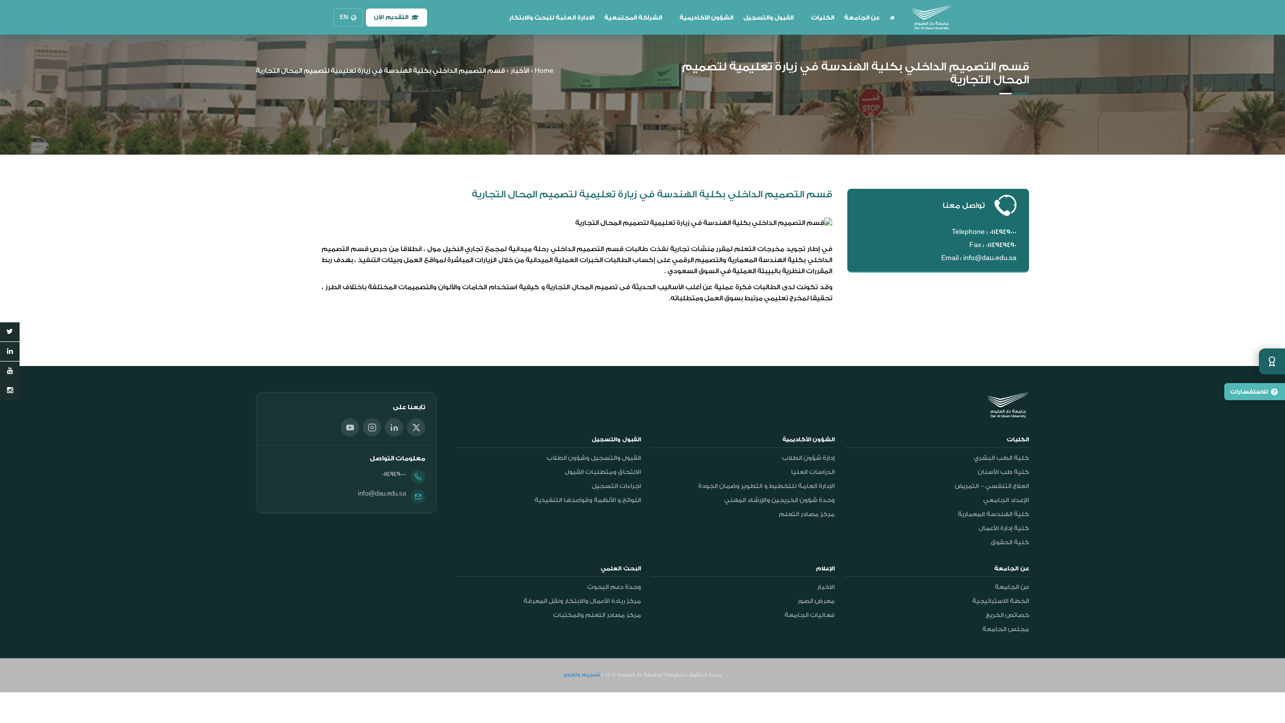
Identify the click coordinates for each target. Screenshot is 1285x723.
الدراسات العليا (813, 471)
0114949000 (394, 473)
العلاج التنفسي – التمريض (992, 486)
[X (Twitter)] (416, 427)
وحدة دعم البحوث (614, 586)
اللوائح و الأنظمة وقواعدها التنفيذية (588, 500)
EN (344, 17)
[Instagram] (372, 427)
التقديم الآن (391, 17)
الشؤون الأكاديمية (706, 17)
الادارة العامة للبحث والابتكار (551, 17)
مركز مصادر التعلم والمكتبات (597, 615)
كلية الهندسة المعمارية (993, 514)
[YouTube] (350, 427)
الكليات (822, 17)
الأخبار (519, 70)
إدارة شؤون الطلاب (808, 457)
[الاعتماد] (1272, 361)
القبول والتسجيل (768, 17)
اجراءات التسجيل (616, 486)
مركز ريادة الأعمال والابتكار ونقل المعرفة (582, 601)
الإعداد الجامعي (1006, 500)
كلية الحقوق (1010, 542)
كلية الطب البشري (1001, 457)
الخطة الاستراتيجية (1000, 601)
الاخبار (826, 586)
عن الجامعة (862, 17)
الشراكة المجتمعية (633, 17)
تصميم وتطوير (581, 675)
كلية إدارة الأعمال (1004, 528)
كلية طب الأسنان (1003, 471)
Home (544, 70)
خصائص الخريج (1007, 615)
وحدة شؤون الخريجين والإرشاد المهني (779, 500)
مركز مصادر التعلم (807, 514)
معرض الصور (816, 601)
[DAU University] (932, 17)
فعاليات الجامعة (810, 615)
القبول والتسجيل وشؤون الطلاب (594, 457)
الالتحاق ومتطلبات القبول (603, 471)
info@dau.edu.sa (382, 493)
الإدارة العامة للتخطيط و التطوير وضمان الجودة (766, 486)
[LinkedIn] (394, 427)
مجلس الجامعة (1005, 629)
